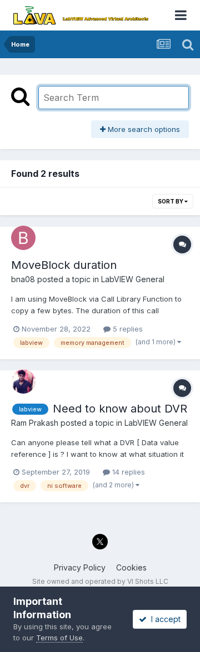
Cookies (131, 567)
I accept (164, 619)
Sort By (171, 201)
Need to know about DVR (120, 408)
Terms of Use (59, 637)
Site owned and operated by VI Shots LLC (100, 581)
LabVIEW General (132, 279)
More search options (143, 129)
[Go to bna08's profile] (23, 238)
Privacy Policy (80, 567)
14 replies (127, 471)
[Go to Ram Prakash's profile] (23, 381)
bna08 (23, 279)
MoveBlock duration (64, 265)
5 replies (127, 328)
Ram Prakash (34, 422)
